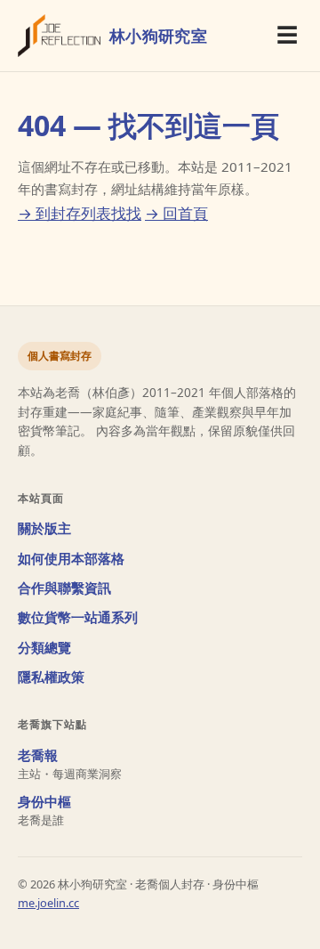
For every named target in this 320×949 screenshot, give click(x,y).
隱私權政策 (51, 677)
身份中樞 (44, 801)
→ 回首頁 (176, 213)
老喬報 (38, 755)
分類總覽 (44, 647)
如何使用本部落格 (71, 558)
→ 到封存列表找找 (79, 213)
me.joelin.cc (48, 903)
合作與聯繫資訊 (64, 588)
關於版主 (44, 528)
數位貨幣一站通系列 (78, 617)
